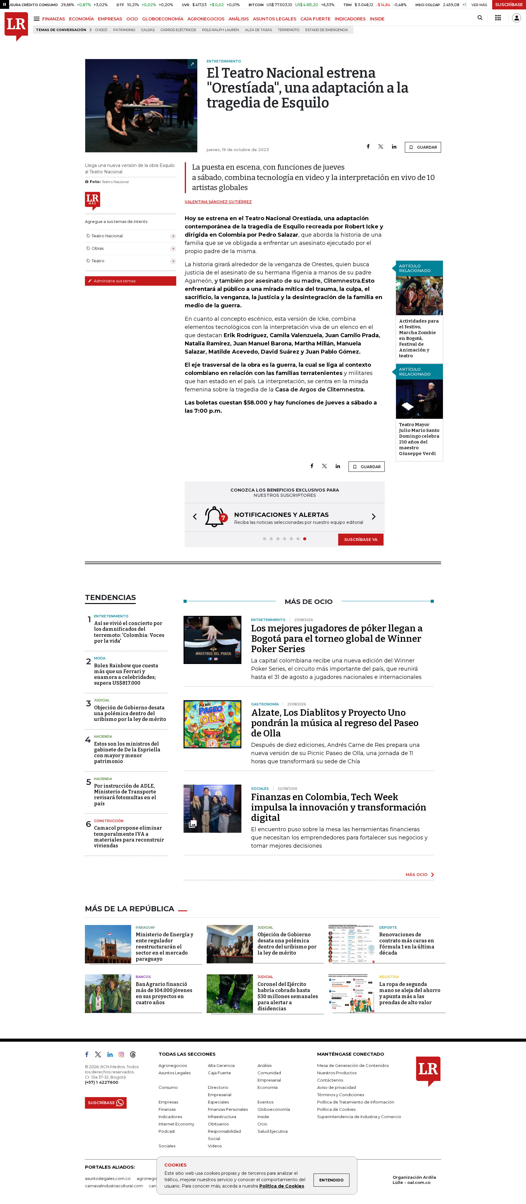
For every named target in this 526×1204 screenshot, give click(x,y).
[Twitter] (381, 147)
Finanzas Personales (228, 1109)
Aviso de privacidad (336, 1087)
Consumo (168, 1087)
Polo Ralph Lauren (220, 30)
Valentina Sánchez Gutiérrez (218, 201)
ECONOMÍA (81, 19)
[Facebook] (368, 147)
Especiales (218, 1102)
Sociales (167, 1145)
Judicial (102, 700)
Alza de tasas (258, 30)
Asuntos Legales (175, 1072)
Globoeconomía (274, 1109)
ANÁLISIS (239, 19)
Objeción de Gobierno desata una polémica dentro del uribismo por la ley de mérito (130, 713)
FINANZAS (53, 19)
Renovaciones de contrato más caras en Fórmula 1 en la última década (406, 944)
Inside (263, 1116)
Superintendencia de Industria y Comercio (359, 1116)
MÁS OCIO (416, 874)
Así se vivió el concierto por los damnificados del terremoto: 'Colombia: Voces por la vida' (129, 632)
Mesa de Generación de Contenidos (353, 1065)
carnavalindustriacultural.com (114, 1185)
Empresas (168, 1102)
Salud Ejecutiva (273, 1131)
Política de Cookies (281, 1186)
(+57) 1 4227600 (101, 1082)
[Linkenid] (112, 1055)
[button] (193, 517)
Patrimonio (124, 30)
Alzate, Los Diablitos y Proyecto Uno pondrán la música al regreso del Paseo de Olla (335, 723)
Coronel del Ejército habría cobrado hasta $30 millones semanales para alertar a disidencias (288, 996)
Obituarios (218, 1123)
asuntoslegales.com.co (108, 1178)
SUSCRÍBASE (509, 4)
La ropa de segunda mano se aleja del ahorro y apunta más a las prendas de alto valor (409, 993)
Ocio (262, 1123)
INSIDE (377, 19)
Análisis (265, 1065)
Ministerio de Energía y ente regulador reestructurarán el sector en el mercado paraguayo (164, 947)
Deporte (388, 927)
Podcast (167, 1131)
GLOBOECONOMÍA (162, 19)
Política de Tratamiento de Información (355, 1102)
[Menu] (37, 19)
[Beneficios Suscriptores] (498, 18)
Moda (99, 658)
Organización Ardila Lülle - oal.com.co (414, 1180)
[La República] (16, 27)
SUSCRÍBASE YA (360, 539)
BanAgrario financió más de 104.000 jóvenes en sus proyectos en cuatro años (164, 993)
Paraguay (145, 927)
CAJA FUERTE (315, 19)
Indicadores (170, 1116)
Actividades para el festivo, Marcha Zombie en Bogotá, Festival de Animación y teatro (419, 338)
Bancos (143, 977)
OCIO (132, 19)
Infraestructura (222, 1116)
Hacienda (103, 736)
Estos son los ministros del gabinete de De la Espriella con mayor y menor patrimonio (127, 752)
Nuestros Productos (336, 1072)
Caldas (148, 30)
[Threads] (135, 1055)
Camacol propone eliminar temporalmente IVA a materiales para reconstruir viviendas (129, 837)
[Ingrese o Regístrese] (516, 18)
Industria (389, 977)
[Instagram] (124, 1055)
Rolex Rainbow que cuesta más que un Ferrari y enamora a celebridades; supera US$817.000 (126, 674)
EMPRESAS (110, 19)
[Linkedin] (394, 147)
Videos (215, 1145)
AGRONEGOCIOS (206, 19)
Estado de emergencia (326, 30)
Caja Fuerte (219, 1072)
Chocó (101, 30)
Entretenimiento (111, 616)
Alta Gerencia (221, 1065)
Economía (268, 1087)
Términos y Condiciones (340, 1094)
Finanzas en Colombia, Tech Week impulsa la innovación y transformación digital (338, 807)
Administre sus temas (114, 280)
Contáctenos (330, 1080)
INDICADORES (350, 19)
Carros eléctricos (178, 30)
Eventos (265, 1102)
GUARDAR (426, 147)
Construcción (108, 821)
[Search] (480, 18)
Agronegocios (173, 1065)
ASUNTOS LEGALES (274, 19)
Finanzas (167, 1109)
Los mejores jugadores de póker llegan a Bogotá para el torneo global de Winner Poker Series (337, 639)
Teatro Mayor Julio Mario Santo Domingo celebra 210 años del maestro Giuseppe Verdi (419, 439)
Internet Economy (176, 1123)
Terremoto (288, 30)
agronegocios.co (154, 1178)
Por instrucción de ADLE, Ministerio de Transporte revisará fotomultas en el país (125, 795)
